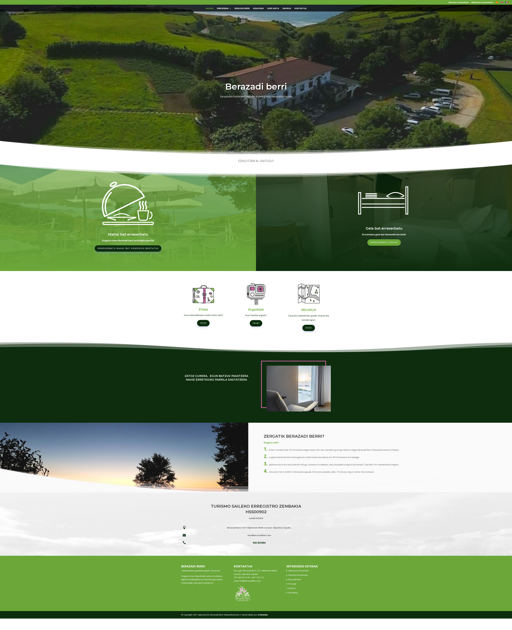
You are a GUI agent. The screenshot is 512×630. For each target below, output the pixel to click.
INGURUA (287, 8)
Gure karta (273, 8)
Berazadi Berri (242, 8)
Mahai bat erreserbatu (482, 2)
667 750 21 (257, 577)
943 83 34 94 (244, 577)
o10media (263, 614)
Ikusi (203, 323)
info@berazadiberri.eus (250, 580)
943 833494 (259, 542)
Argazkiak (258, 8)
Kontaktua (301, 8)
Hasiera (209, 8)
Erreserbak (223, 8)
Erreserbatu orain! (384, 242)
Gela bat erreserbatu (459, 2)
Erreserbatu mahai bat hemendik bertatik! (128, 248)
